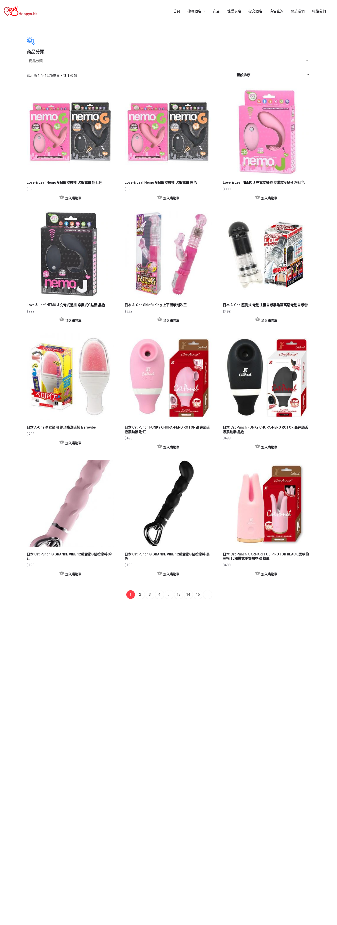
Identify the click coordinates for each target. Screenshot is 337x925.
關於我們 (298, 11)
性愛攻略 (234, 11)
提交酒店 (255, 11)
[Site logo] (21, 11)
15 (198, 594)
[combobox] (273, 75)
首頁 (176, 11)
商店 (216, 11)
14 (188, 594)
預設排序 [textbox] (243, 75)
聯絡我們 (319, 11)
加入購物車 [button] (73, 198)
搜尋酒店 (194, 11)
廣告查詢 (276, 11)
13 (179, 594)
